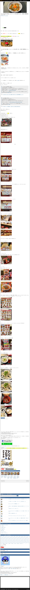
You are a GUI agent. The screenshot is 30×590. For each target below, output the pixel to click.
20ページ (15, 536)
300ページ (4, 538)
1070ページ (15, 543)
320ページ (10, 538)
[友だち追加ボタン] (7, 445)
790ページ (23, 541)
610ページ (3, 540)
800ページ (26, 541)
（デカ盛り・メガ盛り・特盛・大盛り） (12, 568)
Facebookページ (3, 529)
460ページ (19, 539)
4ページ (8, 536)
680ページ (22, 540)
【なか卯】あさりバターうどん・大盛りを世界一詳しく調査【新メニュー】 (8, 477)
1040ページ (7, 543)
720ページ (4, 541)
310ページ (7, 538)
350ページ (18, 538)
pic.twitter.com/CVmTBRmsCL (12, 90)
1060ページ (13, 543)
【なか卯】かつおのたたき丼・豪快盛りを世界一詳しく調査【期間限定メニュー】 (13, 94)
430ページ (11, 539)
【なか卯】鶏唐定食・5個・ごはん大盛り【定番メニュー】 (2, 476)
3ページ (6, 536)
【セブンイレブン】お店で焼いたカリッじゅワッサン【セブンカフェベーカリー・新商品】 (18, 520)
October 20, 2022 (9, 92)
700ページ (28, 540)
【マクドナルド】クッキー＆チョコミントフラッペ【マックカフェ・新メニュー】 (17, 515)
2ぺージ (3, 536)
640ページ (11, 540)
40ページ (20, 536)
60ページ (25, 536)
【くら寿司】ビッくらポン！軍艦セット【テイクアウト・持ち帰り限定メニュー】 (17, 501)
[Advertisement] (15, 22)
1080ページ (18, 543)
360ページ (21, 538)
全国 (6, 15)
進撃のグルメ (2, 0)
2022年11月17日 (3, 15)
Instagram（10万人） (3, 527)
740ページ (10, 541)
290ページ (2, 538)
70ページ (27, 536)
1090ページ (21, 543)
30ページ (17, 536)
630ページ (9, 540)
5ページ (10, 536)
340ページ (15, 538)
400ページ (3, 539)
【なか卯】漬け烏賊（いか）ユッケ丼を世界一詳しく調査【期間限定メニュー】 (14, 14)
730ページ (7, 541)
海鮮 (7, 15)
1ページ (1, 536)
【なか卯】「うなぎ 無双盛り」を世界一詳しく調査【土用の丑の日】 (11, 106)
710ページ (2, 541)
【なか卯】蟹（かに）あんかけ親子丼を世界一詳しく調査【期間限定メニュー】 (15, 477)
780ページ (21, 541)
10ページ (13, 536)
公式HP (18, 80)
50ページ (22, 536)
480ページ (25, 539)
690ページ (25, 540)
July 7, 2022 (8, 104)
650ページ (14, 540)
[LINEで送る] (3, 27)
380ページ (26, 538)
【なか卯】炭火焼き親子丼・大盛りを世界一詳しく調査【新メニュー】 (11, 477)
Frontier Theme (28, 589)
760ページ (15, 541)
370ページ (23, 538)
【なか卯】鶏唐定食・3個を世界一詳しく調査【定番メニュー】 (5, 476)
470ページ (22, 539)
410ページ (6, 539)
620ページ (6, 540)
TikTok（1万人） (3, 528)
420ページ (9, 539)
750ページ (13, 541)
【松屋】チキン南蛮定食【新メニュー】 (12, 513)
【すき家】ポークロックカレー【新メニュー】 (13, 508)
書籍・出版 (2, 530)
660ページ (17, 540)
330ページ (13, 538)
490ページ (28, 539)
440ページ (14, 539)
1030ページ (4, 543)
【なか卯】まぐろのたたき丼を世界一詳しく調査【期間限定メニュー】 (18, 477)
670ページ (19, 540)
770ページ (18, 541)
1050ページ (10, 543)
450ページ (17, 539)
